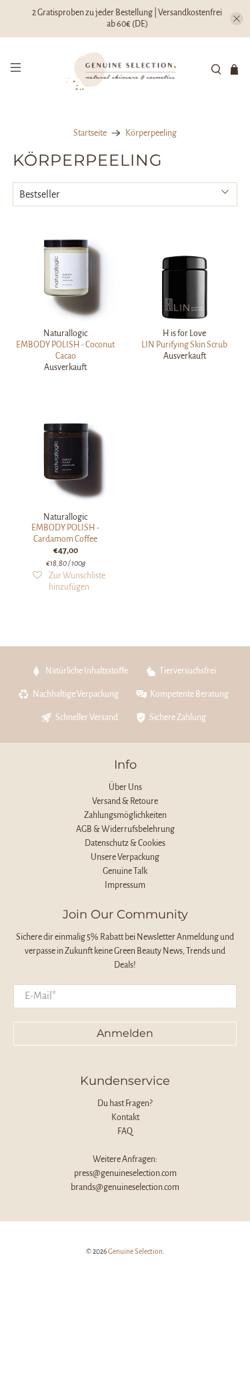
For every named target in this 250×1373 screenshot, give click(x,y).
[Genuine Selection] (125, 69)
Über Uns (125, 787)
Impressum (125, 885)
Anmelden (125, 1033)
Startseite (90, 133)
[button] (68, 581)
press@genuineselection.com (125, 1173)
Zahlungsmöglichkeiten (125, 815)
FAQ (125, 1131)
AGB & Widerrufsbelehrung (125, 829)
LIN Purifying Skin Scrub (184, 344)
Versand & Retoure (125, 801)
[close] (236, 18)
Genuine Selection (135, 1251)
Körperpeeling (151, 133)
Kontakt (125, 1117)
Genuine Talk (125, 871)
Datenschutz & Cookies (125, 843)
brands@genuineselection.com (125, 1187)
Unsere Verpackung (125, 857)
